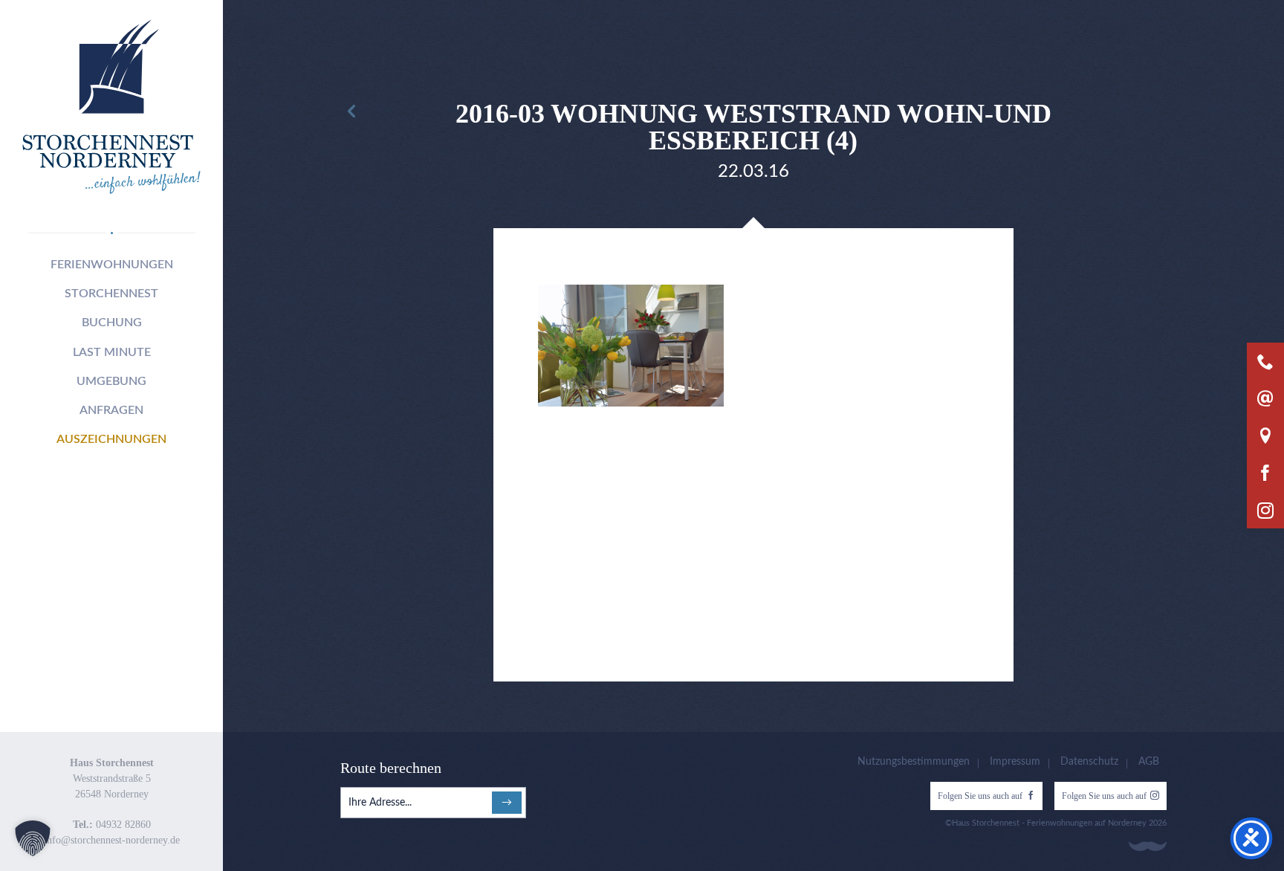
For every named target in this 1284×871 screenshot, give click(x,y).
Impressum (1015, 762)
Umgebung (111, 381)
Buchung (112, 322)
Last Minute (112, 352)
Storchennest (111, 293)
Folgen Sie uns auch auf (980, 796)
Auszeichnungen (111, 439)
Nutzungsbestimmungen (913, 762)
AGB (1148, 762)
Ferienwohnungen (112, 265)
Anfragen (111, 410)
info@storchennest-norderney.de (112, 840)
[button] (32, 838)
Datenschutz (1089, 762)
